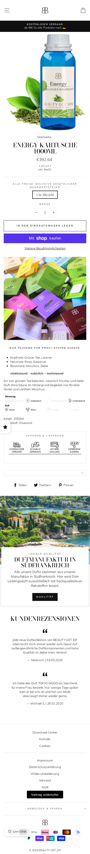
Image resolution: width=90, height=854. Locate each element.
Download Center (45, 732)
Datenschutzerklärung (45, 767)
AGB (45, 787)
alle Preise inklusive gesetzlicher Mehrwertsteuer (45, 185)
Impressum (45, 760)
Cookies (44, 746)
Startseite (44, 137)
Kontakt (44, 739)
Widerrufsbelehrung (45, 774)
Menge (44, 204)
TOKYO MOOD (48, 683)
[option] (45, 26)
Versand (45, 780)
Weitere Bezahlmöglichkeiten (45, 248)
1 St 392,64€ (45, 195)
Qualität (45, 596)
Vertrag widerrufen (45, 794)
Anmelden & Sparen (45, 808)
